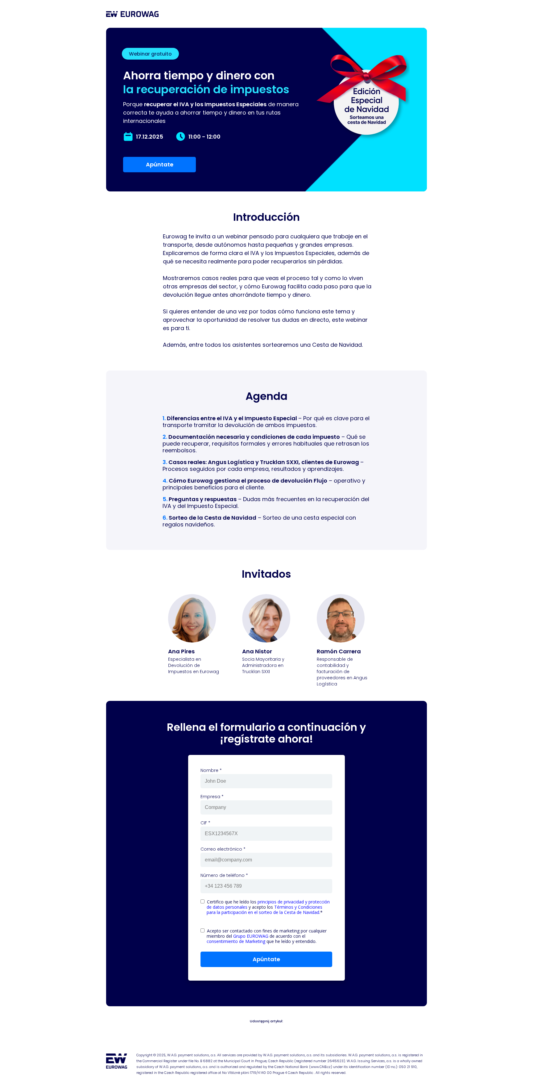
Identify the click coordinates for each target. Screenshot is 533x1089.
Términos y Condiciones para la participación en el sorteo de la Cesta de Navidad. (264, 909)
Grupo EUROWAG (250, 936)
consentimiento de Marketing (236, 941)
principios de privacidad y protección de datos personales (268, 904)
